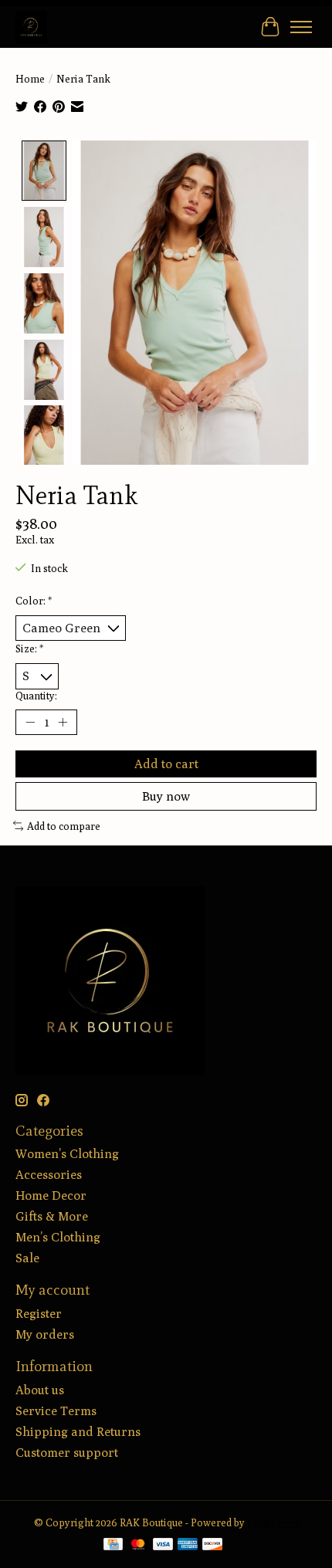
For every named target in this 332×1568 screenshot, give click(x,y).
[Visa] (163, 1545)
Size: (29, 648)
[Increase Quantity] (63, 722)
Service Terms (56, 1411)
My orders (44, 1334)
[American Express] (188, 1545)
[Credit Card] (113, 1545)
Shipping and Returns (78, 1431)
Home (30, 79)
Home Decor (50, 1195)
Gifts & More (51, 1216)
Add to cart (166, 764)
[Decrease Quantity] (30, 722)
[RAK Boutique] (31, 26)
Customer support (66, 1452)
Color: (33, 600)
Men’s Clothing (57, 1237)
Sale (27, 1258)
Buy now (166, 796)
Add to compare (63, 826)
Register (38, 1313)
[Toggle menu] (301, 27)
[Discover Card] (212, 1545)
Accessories (48, 1174)
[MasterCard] (138, 1545)
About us (39, 1390)
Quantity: (36, 695)
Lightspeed (273, 1522)
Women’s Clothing (67, 1153)
